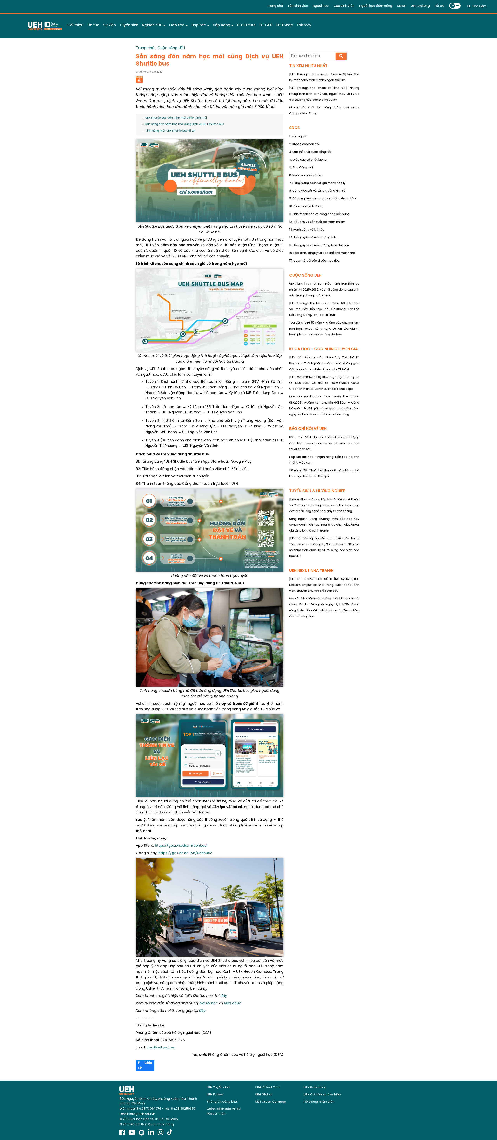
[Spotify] (142, 1133)
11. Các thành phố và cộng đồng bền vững (319, 214)
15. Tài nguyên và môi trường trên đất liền (319, 245)
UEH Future (215, 1094)
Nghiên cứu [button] (152, 25)
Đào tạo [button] (177, 25)
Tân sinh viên (298, 6)
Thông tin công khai (222, 1101)
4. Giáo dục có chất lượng (308, 159)
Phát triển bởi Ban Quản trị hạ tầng (146, 1124)
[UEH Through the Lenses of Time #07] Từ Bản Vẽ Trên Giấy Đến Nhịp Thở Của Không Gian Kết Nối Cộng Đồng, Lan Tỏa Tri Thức (324, 309)
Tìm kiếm (479, 6)
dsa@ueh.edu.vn (161, 1047)
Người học (321, 6)
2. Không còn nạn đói (304, 144)
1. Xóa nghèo (298, 136)
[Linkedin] (152, 1133)
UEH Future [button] (246, 25)
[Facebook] (123, 1133)
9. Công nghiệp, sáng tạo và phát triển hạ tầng (323, 198)
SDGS (294, 128)
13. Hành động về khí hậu (306, 229)
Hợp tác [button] (199, 25)
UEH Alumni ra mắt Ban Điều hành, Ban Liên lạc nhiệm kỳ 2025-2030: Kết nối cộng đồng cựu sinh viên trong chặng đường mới (324, 289)
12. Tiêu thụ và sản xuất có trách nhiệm (317, 222)
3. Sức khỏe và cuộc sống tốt (310, 152)
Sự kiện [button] (109, 25)
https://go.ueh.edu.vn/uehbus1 (181, 846)
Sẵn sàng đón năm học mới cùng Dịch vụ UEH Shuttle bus (184, 124)
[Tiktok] (169, 1133)
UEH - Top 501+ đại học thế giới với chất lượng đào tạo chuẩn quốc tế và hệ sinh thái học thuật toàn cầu (324, 443)
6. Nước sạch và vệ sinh (306, 175)
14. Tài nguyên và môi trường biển (313, 237)
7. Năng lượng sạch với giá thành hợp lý (317, 183)
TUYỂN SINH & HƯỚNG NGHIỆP (317, 491)
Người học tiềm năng (375, 6)
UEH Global (263, 1094)
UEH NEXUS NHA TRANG (311, 571)
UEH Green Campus (270, 1101)
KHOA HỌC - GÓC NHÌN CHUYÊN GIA (323, 349)
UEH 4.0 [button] (266, 25)
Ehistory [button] (304, 25)
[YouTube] (133, 1133)
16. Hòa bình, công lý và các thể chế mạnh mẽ (322, 253)
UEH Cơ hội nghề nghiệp (322, 1094)
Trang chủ (275, 6)
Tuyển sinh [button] (129, 25)
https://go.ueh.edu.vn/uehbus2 (185, 853)
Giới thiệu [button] (75, 25)
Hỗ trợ (439, 6)
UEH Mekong (420, 6)
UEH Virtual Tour (267, 1087)
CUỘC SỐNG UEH (305, 275)
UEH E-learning (315, 1087)
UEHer (401, 6)
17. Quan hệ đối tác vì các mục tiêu (314, 260)
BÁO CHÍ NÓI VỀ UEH (308, 429)
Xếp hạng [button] (222, 25)
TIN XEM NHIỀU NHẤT (308, 66)
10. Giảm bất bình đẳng (305, 206)
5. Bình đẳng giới (301, 167)
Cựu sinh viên (344, 6)
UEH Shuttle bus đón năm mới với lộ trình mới (176, 117)
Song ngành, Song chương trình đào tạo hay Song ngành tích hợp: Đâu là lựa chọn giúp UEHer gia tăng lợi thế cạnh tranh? (324, 524)
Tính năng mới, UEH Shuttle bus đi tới (170, 130)
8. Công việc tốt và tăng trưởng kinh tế (317, 190)
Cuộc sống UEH (171, 48)
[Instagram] (161, 1133)
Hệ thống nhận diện (319, 1101)
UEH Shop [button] (284, 25)
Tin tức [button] (93, 25)
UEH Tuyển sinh (218, 1087)
